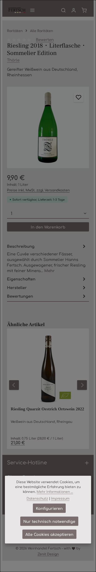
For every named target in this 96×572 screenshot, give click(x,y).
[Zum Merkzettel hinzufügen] (78, 97)
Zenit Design (48, 554)
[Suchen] (63, 10)
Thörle (13, 59)
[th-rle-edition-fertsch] (48, 127)
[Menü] (32, 10)
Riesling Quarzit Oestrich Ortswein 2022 (47, 409)
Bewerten (45, 39)
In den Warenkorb (48, 226)
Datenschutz (37, 498)
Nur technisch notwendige (49, 521)
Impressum (60, 498)
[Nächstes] (82, 385)
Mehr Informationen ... (55, 491)
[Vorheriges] (14, 385)
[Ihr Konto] (73, 10)
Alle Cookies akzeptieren (49, 534)
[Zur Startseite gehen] (17, 10)
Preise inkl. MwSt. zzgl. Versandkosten (38, 190)
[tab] (47, 258)
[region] (48, 127)
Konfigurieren (49, 508)
